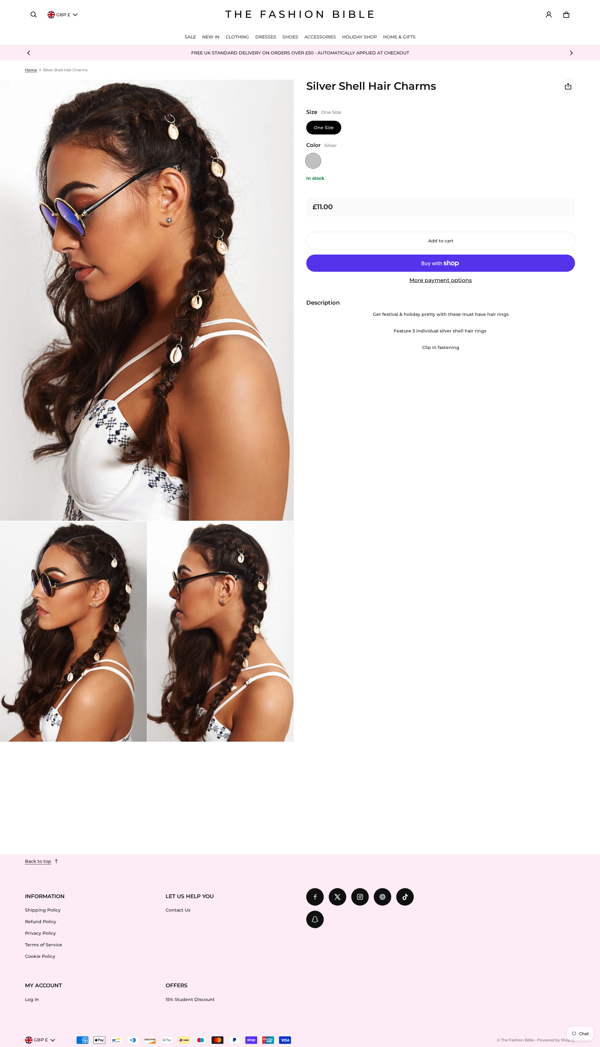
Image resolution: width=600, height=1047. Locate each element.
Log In (32, 999)
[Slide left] (28, 53)
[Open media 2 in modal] (147, 300)
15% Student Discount (190, 999)
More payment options (440, 280)
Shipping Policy (43, 910)
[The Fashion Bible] (300, 14)
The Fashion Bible (517, 1040)
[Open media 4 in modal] (220, 631)
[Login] (549, 14)
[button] (33, 14)
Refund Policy (40, 921)
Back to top (38, 861)
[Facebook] (315, 897)
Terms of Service (43, 945)
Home (31, 70)
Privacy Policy (40, 933)
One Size (324, 127)
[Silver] (313, 161)
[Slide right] (571, 53)
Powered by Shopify (556, 1040)
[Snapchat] (315, 919)
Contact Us (178, 910)
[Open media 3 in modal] (73, 631)
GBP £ (63, 15)
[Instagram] (360, 897)
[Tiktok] (405, 897)
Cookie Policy (40, 956)
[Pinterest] (382, 897)
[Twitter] (337, 897)
